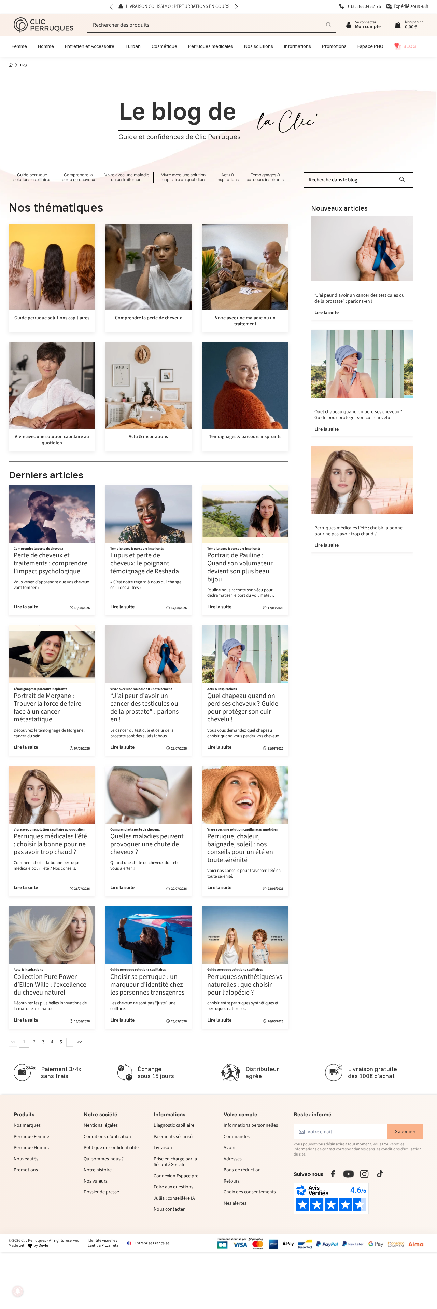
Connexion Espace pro (176, 1176)
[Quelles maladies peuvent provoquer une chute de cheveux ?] (148, 794)
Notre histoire (98, 1170)
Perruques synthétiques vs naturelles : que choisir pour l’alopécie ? (244, 984)
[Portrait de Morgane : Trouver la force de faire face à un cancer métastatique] (52, 654)
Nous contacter (169, 1209)
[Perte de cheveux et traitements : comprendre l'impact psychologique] (52, 513)
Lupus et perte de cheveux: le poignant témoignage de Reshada (144, 563)
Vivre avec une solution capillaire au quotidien (183, 177)
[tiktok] (380, 1174)
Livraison (163, 1148)
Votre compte (240, 1114)
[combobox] (211, 25)
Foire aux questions (173, 1187)
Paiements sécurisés (174, 1137)
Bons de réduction (242, 1170)
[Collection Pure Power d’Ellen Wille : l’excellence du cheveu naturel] (52, 935)
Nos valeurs (96, 1181)
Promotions (26, 1170)
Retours (232, 1181)
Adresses (233, 1159)
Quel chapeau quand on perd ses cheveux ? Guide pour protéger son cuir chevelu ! (242, 707)
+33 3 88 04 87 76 (363, 7)
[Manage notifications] (17, 1291)
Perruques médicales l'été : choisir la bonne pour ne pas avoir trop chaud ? (50, 844)
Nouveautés (26, 1159)
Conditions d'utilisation (107, 1137)
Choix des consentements (250, 1192)
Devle (43, 1246)
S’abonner (405, 1131)
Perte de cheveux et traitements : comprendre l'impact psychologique (50, 563)
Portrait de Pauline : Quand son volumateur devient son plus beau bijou (240, 567)
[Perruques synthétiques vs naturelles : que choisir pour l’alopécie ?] (245, 935)
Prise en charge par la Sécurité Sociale (175, 1162)
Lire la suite (26, 607)
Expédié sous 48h (411, 7)
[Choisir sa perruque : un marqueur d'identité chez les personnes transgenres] (148, 935)
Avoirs (230, 1148)
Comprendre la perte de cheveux (78, 177)
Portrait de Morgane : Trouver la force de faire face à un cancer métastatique (47, 707)
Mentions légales (101, 1126)
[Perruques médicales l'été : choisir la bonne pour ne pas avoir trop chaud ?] (52, 794)
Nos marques (27, 1126)
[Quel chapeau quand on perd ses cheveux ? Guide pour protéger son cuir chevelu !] (245, 654)
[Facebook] (333, 1174)
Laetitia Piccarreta (103, 1246)
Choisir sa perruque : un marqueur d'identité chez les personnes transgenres (147, 984)
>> (79, 1042)
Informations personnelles (251, 1126)
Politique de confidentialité (111, 1148)
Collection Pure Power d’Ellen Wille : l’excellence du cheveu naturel (50, 984)
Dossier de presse (101, 1192)
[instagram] (364, 1174)
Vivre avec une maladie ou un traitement (126, 177)
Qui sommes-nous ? (104, 1159)
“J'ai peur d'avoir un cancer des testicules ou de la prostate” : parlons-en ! (145, 707)
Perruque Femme (31, 1137)
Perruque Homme (32, 1148)
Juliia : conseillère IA (174, 1199)
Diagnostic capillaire (174, 1126)
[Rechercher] (328, 25)
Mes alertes (235, 1204)
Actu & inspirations (227, 177)
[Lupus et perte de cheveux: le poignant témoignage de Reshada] (148, 513)
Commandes (237, 1137)
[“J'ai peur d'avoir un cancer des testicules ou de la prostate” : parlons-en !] (148, 654)
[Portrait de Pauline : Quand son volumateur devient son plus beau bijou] (245, 513)
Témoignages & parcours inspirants (265, 177)
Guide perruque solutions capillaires (32, 177)
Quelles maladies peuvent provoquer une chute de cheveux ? (147, 844)
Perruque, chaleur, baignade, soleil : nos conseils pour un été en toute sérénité (240, 848)
